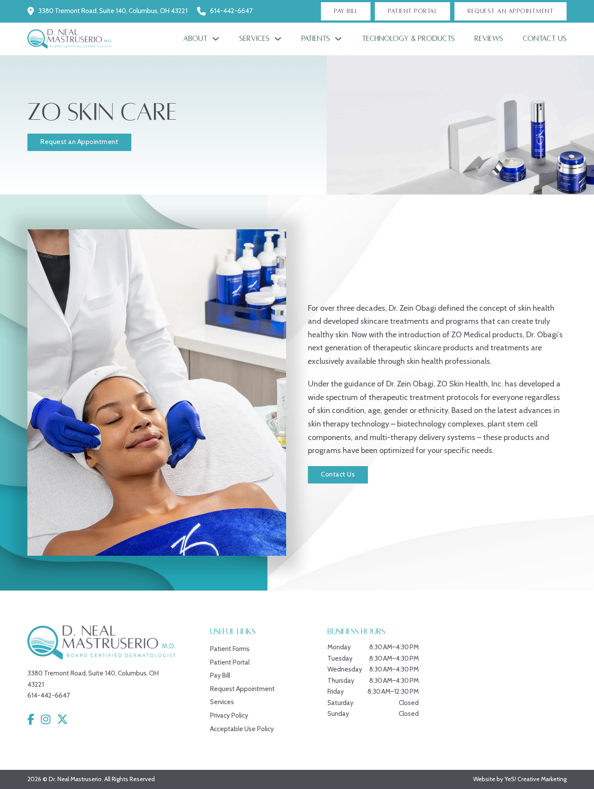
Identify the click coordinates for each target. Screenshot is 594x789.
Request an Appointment (79, 142)
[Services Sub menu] (278, 39)
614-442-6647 (231, 11)
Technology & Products (408, 39)
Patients (315, 39)
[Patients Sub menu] (338, 39)
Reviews (488, 39)
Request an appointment (510, 11)
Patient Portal (412, 11)
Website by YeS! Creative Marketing (520, 779)
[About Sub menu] (216, 39)
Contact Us (545, 39)
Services (254, 39)
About (195, 39)
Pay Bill (345, 11)
